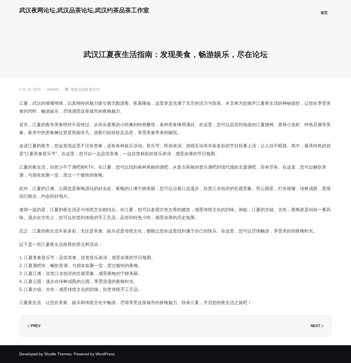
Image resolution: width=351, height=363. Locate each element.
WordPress (105, 354)
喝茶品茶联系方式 (85, 89)
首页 (324, 13)
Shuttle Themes (58, 354)
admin (52, 89)
